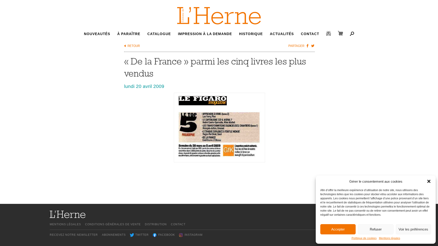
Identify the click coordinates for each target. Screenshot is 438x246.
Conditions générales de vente (113, 224)
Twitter (142, 234)
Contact (310, 34)
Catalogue (159, 34)
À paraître (128, 34)
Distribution (156, 224)
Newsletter (328, 33)
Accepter (338, 229)
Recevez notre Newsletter (74, 234)
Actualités (282, 34)
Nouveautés (97, 34)
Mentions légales (389, 238)
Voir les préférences (413, 229)
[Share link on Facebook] (307, 45)
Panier (340, 33)
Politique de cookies (364, 238)
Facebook (166, 234)
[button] (429, 181)
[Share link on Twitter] (313, 45)
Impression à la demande (205, 34)
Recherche (352, 34)
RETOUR (134, 46)
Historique (251, 34)
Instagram (194, 234)
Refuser (376, 229)
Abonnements (114, 234)
